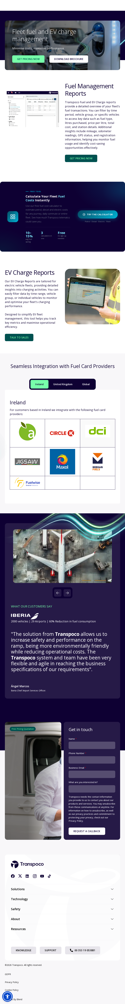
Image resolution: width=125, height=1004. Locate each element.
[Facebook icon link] (13, 876)
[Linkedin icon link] (27, 876)
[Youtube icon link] (42, 876)
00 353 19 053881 (85, 950)
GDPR (8, 974)
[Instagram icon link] (35, 876)
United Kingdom (62, 384)
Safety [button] (15, 909)
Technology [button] (19, 899)
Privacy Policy (12, 982)
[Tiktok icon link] (49, 876)
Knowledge (23, 950)
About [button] (15, 919)
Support (50, 950)
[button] (57, 593)
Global (86, 384)
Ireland (39, 384)
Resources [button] (18, 929)
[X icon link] (20, 876)
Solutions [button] (18, 889)
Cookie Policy (11, 990)
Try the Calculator (100, 214)
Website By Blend (13, 999)
